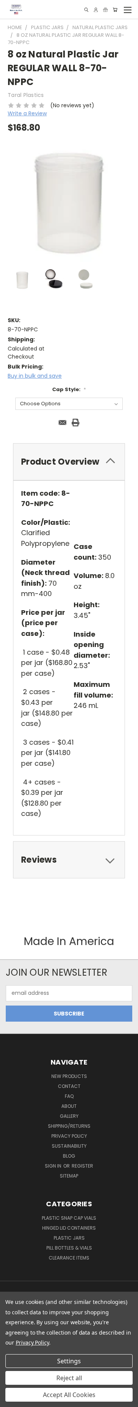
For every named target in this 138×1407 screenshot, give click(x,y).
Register (82, 1166)
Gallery (69, 1116)
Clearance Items (69, 1258)
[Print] (75, 422)
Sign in (53, 1166)
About (69, 1106)
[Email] (62, 422)
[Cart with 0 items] (115, 9)
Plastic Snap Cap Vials (69, 1218)
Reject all (69, 1378)
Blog (69, 1156)
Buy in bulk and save (35, 376)
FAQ (69, 1096)
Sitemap (69, 1176)
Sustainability (69, 1146)
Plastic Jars (69, 1238)
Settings (69, 1361)
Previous (12, 1399)
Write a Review (27, 113)
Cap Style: (69, 389)
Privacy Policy (69, 1136)
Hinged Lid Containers (69, 1228)
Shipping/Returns (69, 1126)
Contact (69, 1086)
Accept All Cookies (69, 1395)
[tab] (69, 461)
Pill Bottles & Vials (69, 1248)
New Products (69, 1076)
